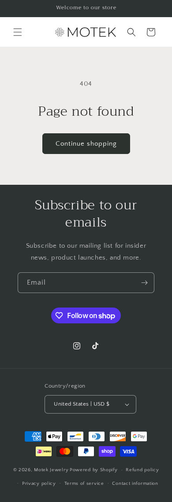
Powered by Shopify (94, 470)
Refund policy (142, 470)
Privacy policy (39, 483)
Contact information (135, 483)
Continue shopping (86, 143)
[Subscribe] (144, 282)
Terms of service (84, 483)
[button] (17, 32)
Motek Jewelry (51, 470)
